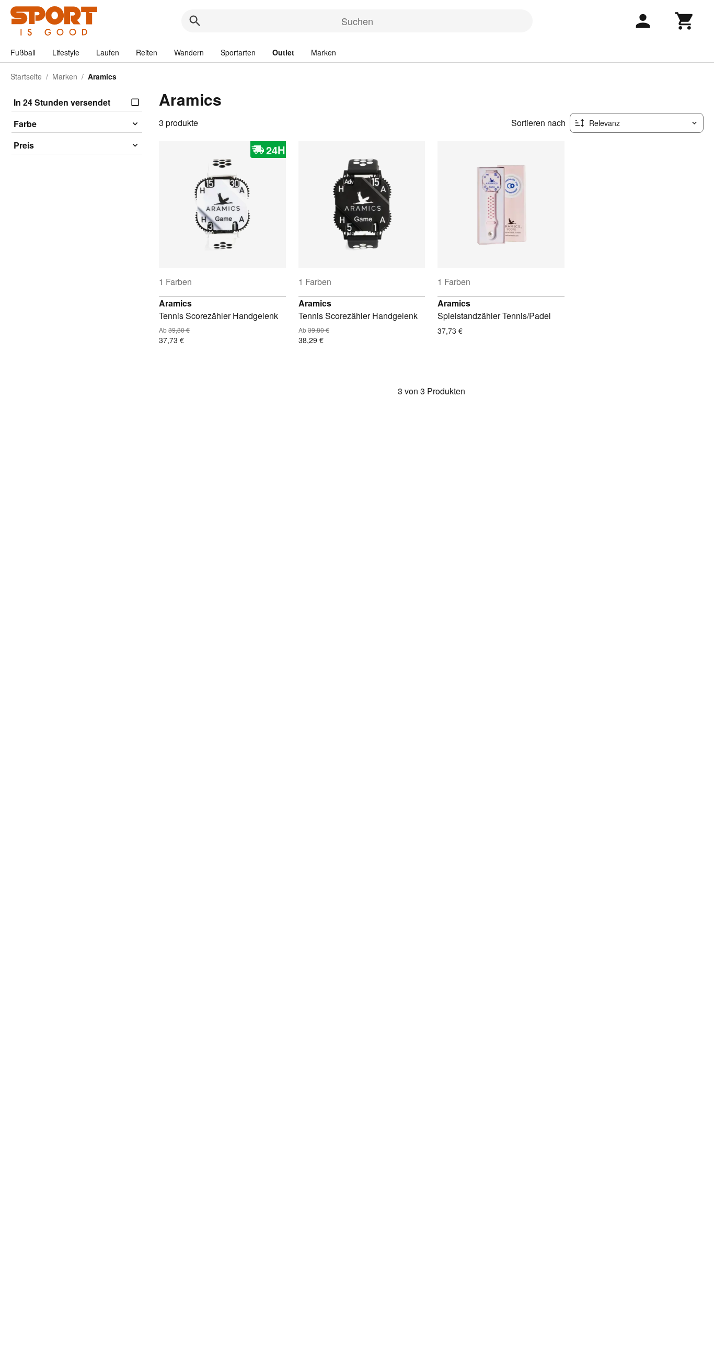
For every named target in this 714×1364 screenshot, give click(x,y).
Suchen (357, 21)
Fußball (23, 52)
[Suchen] (195, 20)
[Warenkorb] (684, 20)
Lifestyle (65, 52)
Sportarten (238, 52)
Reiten (146, 52)
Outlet (283, 52)
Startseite (26, 76)
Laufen (107, 52)
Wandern (189, 52)
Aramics (175, 303)
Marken (323, 52)
